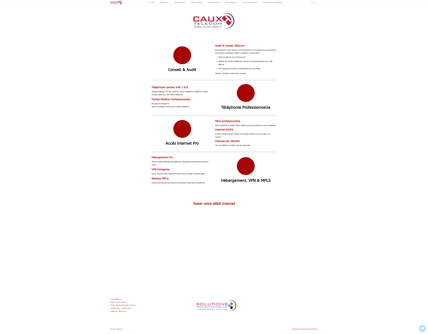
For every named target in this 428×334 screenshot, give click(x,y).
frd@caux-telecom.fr (118, 311)
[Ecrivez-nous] (315, 2)
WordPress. (313, 329)
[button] (187, 305)
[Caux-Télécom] (116, 2)
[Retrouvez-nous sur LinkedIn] (311, 2)
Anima (304, 329)
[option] (214, 305)
